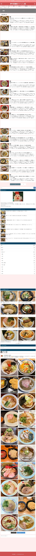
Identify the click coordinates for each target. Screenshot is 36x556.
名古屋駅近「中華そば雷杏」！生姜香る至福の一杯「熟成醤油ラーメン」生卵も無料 (22, 26)
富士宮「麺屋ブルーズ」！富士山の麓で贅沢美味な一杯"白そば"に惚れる (20, 114)
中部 (18, 260)
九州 (18, 256)
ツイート (2, 347)
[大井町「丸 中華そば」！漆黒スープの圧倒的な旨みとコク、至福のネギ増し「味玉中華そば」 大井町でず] (26, 401)
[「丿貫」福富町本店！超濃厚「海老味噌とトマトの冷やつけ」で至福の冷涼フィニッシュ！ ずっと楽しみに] (9, 418)
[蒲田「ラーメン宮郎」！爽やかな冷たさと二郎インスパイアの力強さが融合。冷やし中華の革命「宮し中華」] (9, 436)
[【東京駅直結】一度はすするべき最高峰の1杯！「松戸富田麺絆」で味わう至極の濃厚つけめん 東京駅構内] (9, 384)
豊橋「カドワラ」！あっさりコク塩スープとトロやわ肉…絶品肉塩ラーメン (21, 152)
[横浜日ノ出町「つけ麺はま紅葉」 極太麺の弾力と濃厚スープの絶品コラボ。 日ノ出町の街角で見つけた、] (26, 505)
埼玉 (18, 273)
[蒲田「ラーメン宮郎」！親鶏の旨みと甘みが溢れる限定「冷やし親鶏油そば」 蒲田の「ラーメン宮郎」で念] (9, 367)
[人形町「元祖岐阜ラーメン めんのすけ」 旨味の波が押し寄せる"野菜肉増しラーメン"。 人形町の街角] (9, 522)
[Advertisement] (18, 36)
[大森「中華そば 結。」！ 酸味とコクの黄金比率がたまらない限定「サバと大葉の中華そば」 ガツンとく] (26, 470)
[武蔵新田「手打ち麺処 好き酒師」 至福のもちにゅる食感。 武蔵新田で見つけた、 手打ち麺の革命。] (26, 522)
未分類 (18, 249)
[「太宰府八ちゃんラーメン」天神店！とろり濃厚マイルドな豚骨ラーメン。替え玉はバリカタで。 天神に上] (9, 488)
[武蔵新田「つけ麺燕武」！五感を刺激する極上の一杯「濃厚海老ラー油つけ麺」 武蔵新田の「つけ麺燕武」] (9, 453)
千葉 (18, 269)
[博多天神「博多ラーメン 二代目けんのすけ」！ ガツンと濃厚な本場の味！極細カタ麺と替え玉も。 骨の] (26, 488)
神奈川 (18, 247)
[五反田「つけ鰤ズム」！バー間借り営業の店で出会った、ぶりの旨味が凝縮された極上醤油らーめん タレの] (9, 470)
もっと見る (18, 343)
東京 (18, 245)
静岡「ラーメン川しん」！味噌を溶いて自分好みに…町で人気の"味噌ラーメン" (21, 130)
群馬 (18, 258)
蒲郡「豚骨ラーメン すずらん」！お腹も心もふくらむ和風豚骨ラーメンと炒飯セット (22, 160)
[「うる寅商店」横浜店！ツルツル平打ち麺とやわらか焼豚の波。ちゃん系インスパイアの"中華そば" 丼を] (26, 453)
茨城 (18, 271)
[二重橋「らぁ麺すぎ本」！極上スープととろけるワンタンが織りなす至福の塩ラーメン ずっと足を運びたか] (9, 401)
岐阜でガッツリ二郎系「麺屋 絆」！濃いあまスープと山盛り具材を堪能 (20, 145)
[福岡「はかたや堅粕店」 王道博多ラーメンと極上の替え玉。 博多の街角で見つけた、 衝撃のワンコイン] (9, 505)
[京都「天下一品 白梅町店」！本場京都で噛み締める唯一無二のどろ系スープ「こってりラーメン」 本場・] (26, 418)
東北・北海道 (18, 262)
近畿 (18, 254)
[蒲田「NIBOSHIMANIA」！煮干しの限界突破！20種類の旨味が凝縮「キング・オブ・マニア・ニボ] (26, 384)
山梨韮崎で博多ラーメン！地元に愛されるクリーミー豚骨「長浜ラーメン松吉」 (21, 107)
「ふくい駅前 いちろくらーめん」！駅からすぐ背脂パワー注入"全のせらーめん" (21, 99)
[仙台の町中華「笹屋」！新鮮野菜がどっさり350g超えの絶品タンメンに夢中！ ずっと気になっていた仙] (26, 367)
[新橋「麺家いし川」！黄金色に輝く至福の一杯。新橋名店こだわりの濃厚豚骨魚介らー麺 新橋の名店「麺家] (26, 436)
